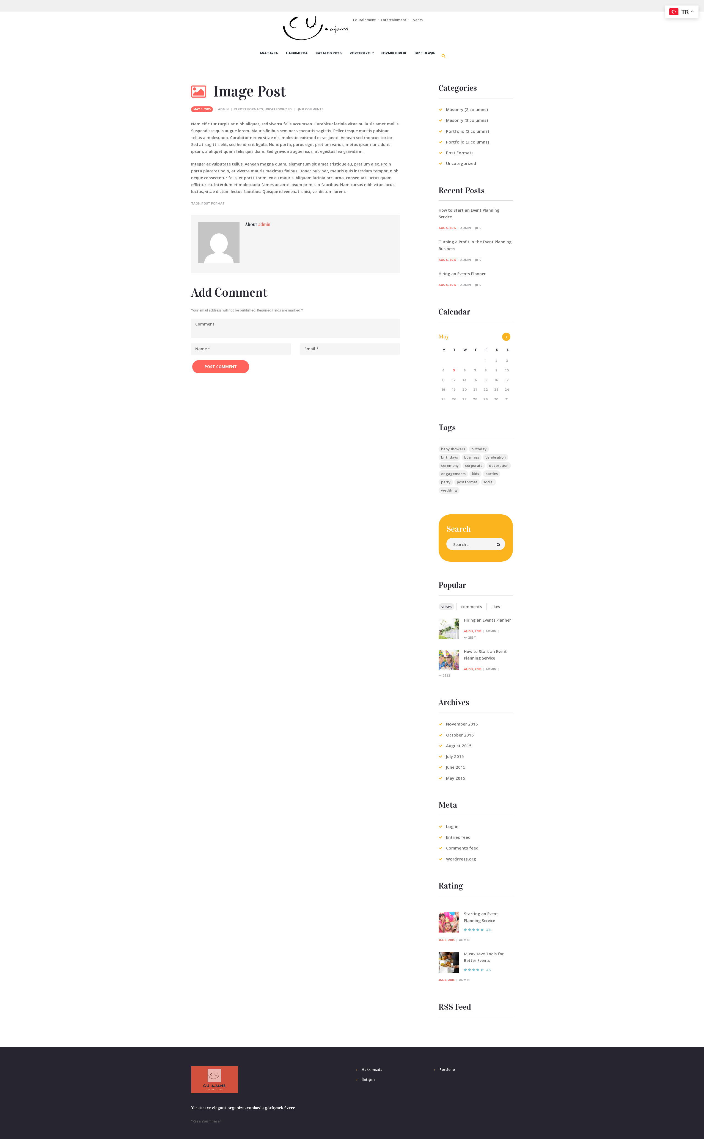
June (456, 767)
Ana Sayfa (269, 53)
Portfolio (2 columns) (467, 131)
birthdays (449, 457)
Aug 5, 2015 (447, 228)
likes (495, 606)
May (444, 336)
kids (475, 473)
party (445, 481)
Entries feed (458, 837)
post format (213, 203)
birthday (478, 448)
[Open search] (443, 55)
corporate (474, 465)
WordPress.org (461, 859)
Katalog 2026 (329, 53)
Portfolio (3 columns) (467, 142)
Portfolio (447, 1069)
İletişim (368, 1079)
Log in (452, 826)
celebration (495, 457)
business (471, 457)
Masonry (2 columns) (467, 109)
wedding (449, 490)
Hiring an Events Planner (462, 273)
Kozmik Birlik (393, 53)
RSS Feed (455, 1007)
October (460, 735)
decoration (498, 465)
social (488, 481)
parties (491, 473)
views (446, 606)
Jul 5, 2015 (447, 940)
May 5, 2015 (202, 109)
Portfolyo (360, 53)
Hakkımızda (296, 53)
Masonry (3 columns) (467, 120)
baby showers (453, 448)
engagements (453, 473)
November (462, 724)
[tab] (446, 606)
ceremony (450, 465)
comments (471, 606)
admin (223, 109)
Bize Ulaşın (425, 53)
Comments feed (462, 848)
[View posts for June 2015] (506, 337)
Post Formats (250, 109)
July (455, 756)
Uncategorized (278, 109)
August (459, 745)
